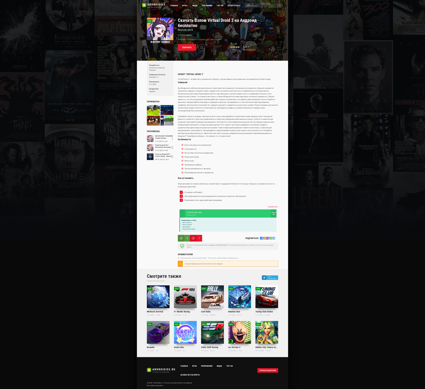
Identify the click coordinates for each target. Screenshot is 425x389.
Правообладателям (268, 370)
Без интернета (234, 6)
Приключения (192, 39)
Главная (174, 6)
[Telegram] (273, 238)
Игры (194, 366)
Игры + (185, 6)
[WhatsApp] (270, 238)
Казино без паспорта (190, 375)
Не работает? (273, 207)
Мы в (272, 277)
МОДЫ (195, 6)
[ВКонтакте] (261, 238)
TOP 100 (220, 6)
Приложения (206, 366)
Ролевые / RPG (204, 39)
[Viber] (267, 238)
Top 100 (229, 366)
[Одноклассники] (264, 238)
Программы (207, 6)
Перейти (152, 91)
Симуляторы (216, 39)
